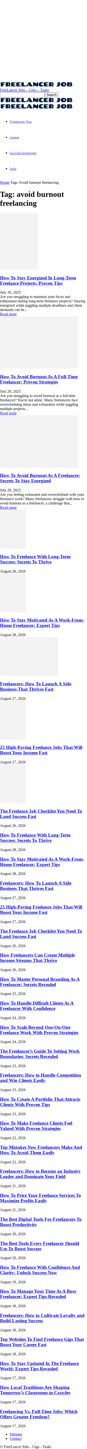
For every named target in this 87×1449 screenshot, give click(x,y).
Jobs (13, 168)
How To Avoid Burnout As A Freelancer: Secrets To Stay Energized (40, 478)
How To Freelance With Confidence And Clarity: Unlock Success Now (40, 1270)
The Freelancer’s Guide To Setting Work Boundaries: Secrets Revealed (40, 1054)
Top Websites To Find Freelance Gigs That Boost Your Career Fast (42, 1342)
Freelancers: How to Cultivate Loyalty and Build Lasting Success (42, 1318)
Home (4, 182)
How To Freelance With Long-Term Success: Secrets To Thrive (35, 559)
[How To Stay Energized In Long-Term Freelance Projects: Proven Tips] (19, 268)
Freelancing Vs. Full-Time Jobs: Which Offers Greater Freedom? (39, 1414)
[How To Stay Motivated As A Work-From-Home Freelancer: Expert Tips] (13, 611)
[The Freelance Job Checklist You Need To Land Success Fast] (13, 802)
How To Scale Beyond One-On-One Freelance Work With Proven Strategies (39, 1030)
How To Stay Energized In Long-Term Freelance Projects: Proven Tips (38, 280)
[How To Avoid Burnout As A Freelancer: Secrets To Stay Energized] (39, 466)
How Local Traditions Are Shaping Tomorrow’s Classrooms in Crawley (35, 1390)
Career (14, 137)
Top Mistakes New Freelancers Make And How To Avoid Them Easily (41, 1150)
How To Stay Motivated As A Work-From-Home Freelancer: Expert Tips (42, 623)
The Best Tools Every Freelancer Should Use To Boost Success (39, 1246)
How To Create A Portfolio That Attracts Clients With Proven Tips (40, 1102)
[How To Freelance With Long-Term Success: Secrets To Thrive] (13, 547)
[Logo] (36, 101)
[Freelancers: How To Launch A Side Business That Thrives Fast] (29, 674)
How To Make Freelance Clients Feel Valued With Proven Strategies (36, 1126)
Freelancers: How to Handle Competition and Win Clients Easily (40, 1078)
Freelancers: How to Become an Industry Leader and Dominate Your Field (40, 1174)
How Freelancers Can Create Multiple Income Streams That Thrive (37, 957)
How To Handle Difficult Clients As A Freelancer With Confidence (37, 1006)
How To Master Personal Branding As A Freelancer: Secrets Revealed (40, 982)
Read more (8, 314)
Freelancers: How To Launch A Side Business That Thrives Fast (35, 686)
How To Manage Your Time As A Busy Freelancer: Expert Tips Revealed (38, 1294)
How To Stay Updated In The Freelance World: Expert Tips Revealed (39, 1366)
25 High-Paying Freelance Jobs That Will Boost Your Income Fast (41, 750)
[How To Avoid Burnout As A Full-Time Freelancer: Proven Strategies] (39, 367)
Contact (16, 1438)
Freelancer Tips (21, 121)
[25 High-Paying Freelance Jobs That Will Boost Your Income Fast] (13, 738)
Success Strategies (23, 153)
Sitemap (16, 1434)
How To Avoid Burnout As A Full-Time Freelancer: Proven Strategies (39, 379)
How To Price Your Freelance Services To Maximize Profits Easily (40, 1198)
